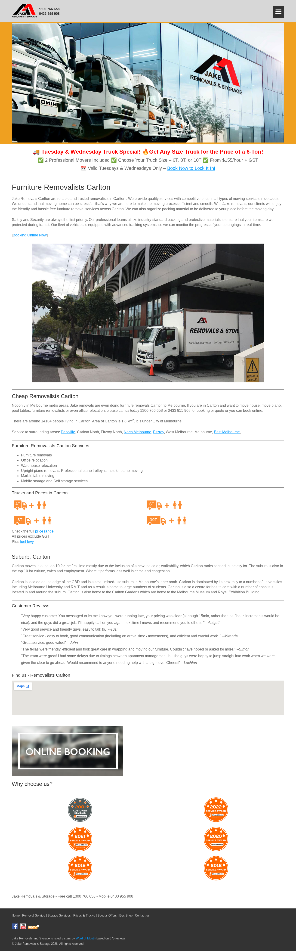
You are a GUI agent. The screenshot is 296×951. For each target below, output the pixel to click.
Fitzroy (158, 432)
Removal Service (33, 915)
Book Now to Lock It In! (191, 168)
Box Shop (126, 915)
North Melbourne (137, 432)
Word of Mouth (86, 938)
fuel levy (27, 542)
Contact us (142, 915)
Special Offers (107, 915)
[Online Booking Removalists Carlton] (67, 775)
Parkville (68, 432)
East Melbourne (227, 432)
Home (16, 915)
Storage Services (59, 915)
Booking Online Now (30, 235)
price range (44, 531)
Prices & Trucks (84, 915)
